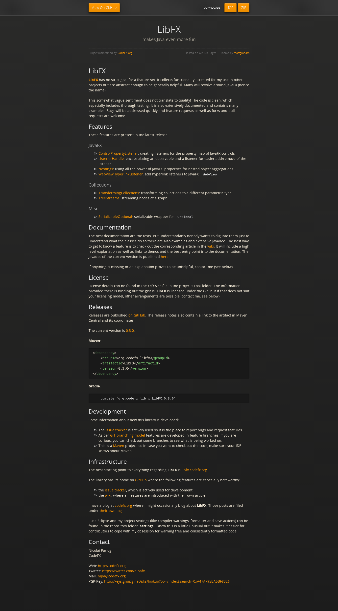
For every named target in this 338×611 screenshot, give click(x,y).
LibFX (93, 79)
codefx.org (123, 505)
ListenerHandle (111, 158)
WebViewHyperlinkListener (120, 174)
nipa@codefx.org (112, 576)
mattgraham (241, 53)
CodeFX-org (125, 53)
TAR (230, 7)
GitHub (141, 480)
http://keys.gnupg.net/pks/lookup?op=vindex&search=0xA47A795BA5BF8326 (167, 581)
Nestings (105, 169)
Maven (118, 445)
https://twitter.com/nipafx (123, 571)
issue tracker (116, 430)
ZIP (243, 7)
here (165, 256)
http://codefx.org (112, 565)
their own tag (111, 510)
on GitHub (136, 315)
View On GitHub (104, 7)
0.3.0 (130, 330)
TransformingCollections (118, 192)
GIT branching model (127, 435)
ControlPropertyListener (118, 153)
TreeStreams (109, 198)
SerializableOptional (115, 216)
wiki (210, 246)
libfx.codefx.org (194, 469)
